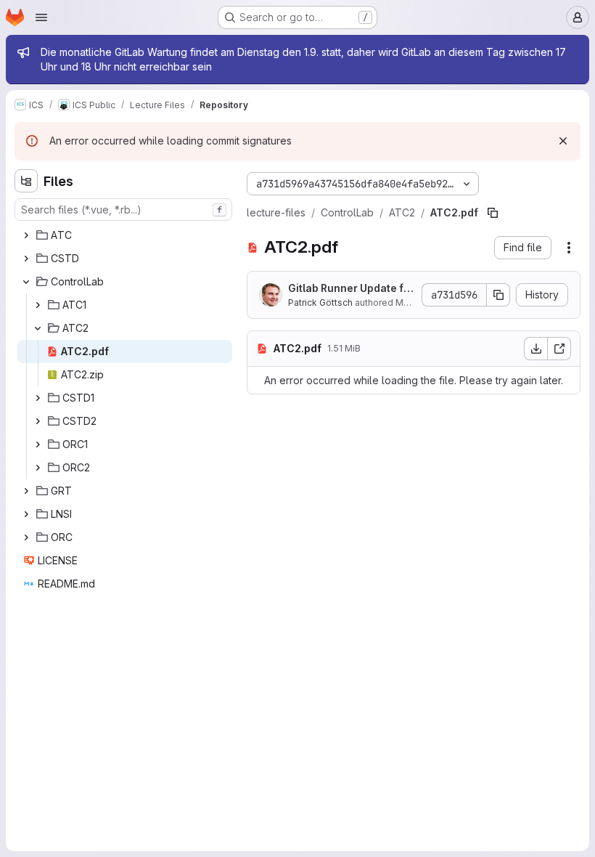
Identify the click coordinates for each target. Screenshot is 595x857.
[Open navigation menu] (41, 17)
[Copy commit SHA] (498, 294)
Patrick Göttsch (320, 302)
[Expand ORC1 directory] (37, 444)
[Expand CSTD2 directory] (37, 421)
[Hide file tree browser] (26, 180)
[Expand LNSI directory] (26, 514)
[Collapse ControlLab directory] (26, 282)
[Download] (535, 348)
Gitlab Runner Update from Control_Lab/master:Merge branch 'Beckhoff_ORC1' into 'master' (351, 289)
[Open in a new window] (559, 348)
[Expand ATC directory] (26, 235)
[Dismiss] (563, 141)
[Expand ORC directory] (26, 537)
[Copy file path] (492, 212)
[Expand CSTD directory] (26, 258)
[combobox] (123, 209)
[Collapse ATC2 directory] (37, 328)
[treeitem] (124, 235)
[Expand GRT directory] (26, 491)
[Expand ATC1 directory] (37, 305)
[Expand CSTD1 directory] (37, 398)
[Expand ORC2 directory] (37, 467)
